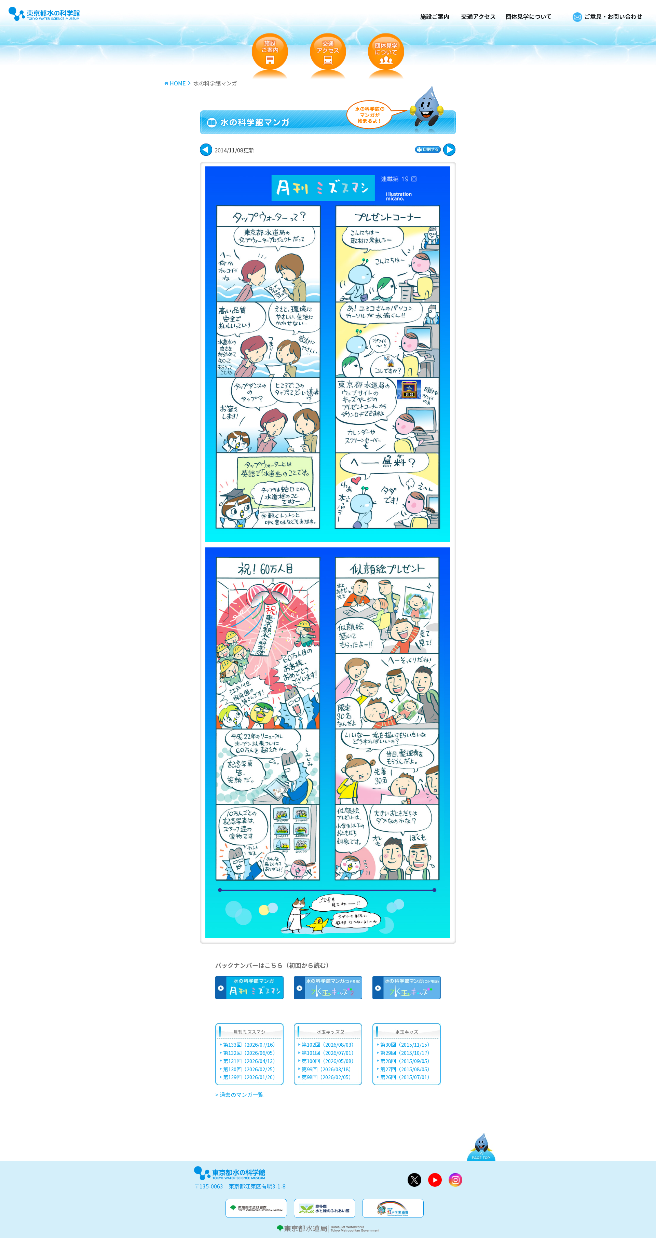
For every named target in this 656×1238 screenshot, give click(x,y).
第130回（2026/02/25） (250, 1069)
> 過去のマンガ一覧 (239, 1094)
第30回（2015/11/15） (406, 1044)
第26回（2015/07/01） (406, 1077)
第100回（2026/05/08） (329, 1061)
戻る (449, 150)
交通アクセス (478, 16)
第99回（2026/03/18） (328, 1069)
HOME (178, 83)
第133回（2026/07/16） (250, 1044)
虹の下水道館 (393, 1208)
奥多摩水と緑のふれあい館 (324, 1208)
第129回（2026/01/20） (250, 1077)
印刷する (428, 149)
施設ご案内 (434, 16)
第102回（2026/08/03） (329, 1044)
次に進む (206, 150)
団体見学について (529, 16)
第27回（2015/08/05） (406, 1069)
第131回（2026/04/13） (250, 1061)
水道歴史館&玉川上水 (256, 1208)
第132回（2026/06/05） (250, 1053)
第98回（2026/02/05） (328, 1077)
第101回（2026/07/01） (329, 1053)
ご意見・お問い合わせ (613, 16)
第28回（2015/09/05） (406, 1061)
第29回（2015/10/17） (406, 1053)
